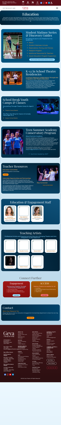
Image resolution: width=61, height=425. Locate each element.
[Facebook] (41, 3)
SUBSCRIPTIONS (22, 363)
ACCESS (34, 361)
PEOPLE (48, 339)
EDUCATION (35, 343)
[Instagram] (44, 3)
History (20, 340)
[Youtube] (46, 3)
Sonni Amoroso (10, 251)
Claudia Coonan (23, 251)
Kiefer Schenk (23, 266)
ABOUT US (20, 331)
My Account (9, 8)
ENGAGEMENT (35, 353)
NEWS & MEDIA (50, 354)
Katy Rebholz (23, 217)
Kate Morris (37, 217)
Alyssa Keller (37, 251)
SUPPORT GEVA (36, 367)
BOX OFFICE (35, 331)
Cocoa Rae (10, 266)
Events (20, 351)
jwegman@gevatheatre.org (33, 149)
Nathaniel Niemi (51, 251)
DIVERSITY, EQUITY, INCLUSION (51, 332)
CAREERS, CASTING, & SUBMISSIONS (52, 347)
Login (13, 8)
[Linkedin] (49, 3)
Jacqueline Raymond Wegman (10, 217)
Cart (4, 8)
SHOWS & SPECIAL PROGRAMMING (22, 347)
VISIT (19, 355)
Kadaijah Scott (37, 266)
